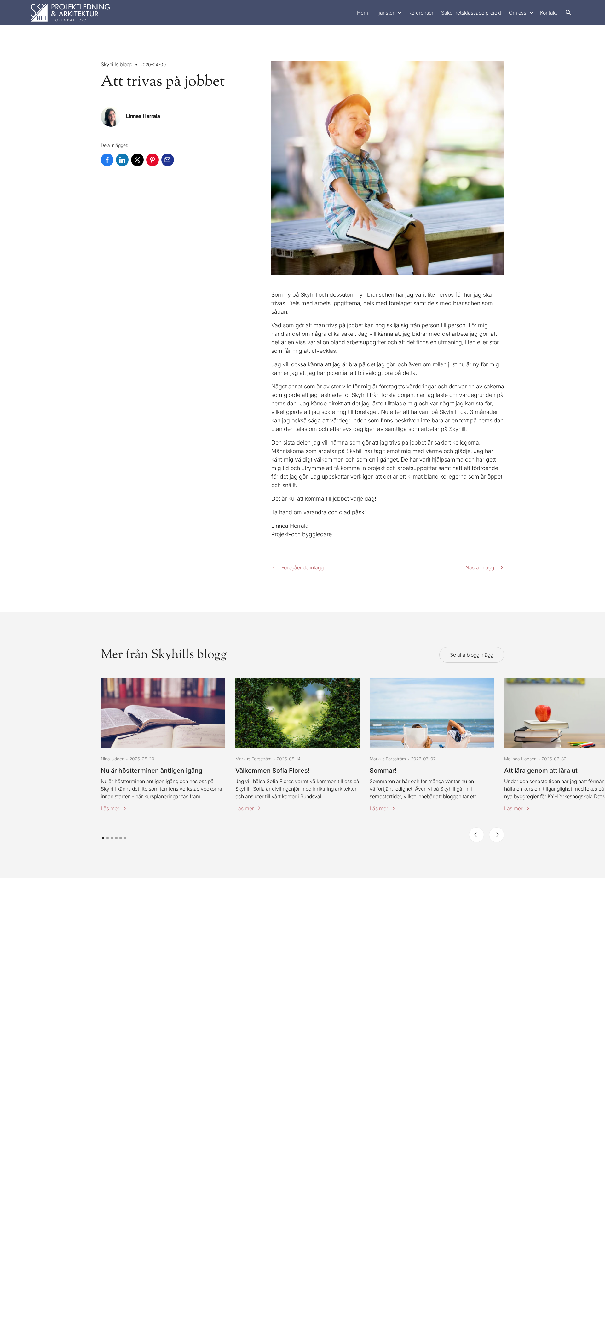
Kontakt (548, 12)
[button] (388, 12)
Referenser (421, 12)
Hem (362, 12)
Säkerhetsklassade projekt (471, 12)
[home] (70, 12)
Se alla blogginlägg (471, 655)
